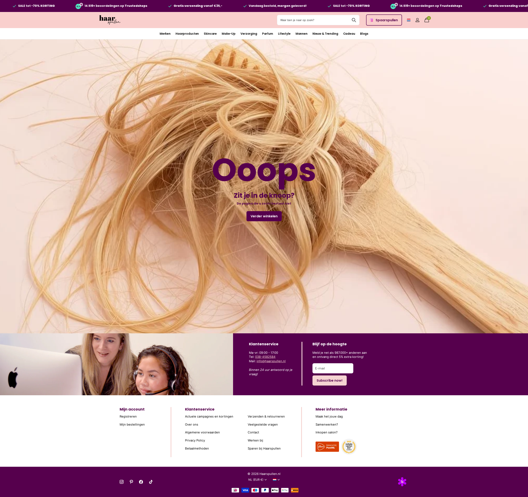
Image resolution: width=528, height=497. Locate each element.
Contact (253, 432)
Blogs (364, 34)
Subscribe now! (330, 380)
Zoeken (353, 20)
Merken (165, 34)
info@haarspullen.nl (271, 361)
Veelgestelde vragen (263, 424)
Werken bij (255, 440)
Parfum (267, 34)
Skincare (210, 34)
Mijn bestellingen (132, 424)
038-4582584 (265, 357)
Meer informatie (331, 409)
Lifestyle (284, 34)
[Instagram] (122, 482)
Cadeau (349, 34)
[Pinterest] (131, 482)
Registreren (128, 416)
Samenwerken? (327, 424)
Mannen (302, 34)
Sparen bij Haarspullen (264, 448)
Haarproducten (187, 34)
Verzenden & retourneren (266, 416)
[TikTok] (151, 482)
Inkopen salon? (327, 432)
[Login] (417, 20)
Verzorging (248, 34)
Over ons (191, 424)
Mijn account (132, 409)
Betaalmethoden (197, 448)
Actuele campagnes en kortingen (209, 416)
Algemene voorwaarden (202, 432)
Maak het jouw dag (329, 416)
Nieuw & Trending (325, 34)
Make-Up (229, 34)
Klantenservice (199, 409)
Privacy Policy (195, 440)
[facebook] (141, 482)
